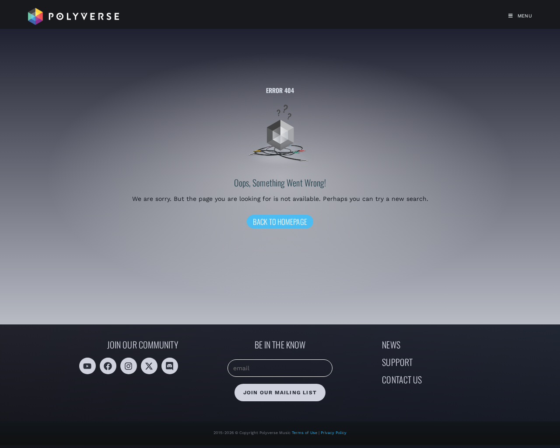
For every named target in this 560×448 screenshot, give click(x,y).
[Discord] (169, 366)
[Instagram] (128, 366)
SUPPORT (397, 362)
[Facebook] (108, 366)
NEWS (391, 344)
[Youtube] (87, 366)
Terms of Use (305, 433)
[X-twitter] (149, 366)
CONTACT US (402, 379)
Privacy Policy (333, 433)
